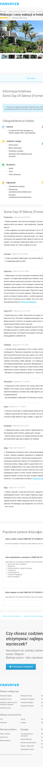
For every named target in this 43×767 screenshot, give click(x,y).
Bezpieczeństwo (5, 740)
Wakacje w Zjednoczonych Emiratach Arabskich (8, 703)
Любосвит (3, 722)
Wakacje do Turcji (5, 699)
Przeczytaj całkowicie (28, 302)
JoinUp (23, 719)
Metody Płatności (26, 739)
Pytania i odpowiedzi (27, 746)
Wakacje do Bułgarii (27, 702)
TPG (1, 719)
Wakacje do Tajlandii (27, 706)
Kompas (23, 722)
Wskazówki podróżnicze (28, 742)
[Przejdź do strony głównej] (9, 685)
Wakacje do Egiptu (6, 696)
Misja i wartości (5, 734)
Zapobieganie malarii (27, 749)
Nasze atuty (4, 737)
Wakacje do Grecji (26, 696)
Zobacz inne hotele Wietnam (12, 616)
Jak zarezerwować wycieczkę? (27, 735)
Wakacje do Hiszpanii (27, 699)
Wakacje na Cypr (5, 708)
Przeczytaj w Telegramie (22, 667)
